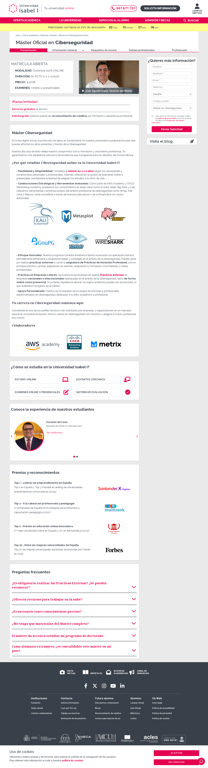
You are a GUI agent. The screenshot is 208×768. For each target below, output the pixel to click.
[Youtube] (113, 686)
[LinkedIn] (122, 686)
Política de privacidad (162, 713)
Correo (133, 718)
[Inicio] (56, 8)
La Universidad (70, 20)
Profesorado (179, 50)
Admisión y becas (157, 20)
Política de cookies (161, 718)
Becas (98, 708)
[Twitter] (94, 686)
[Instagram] (104, 686)
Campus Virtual (137, 703)
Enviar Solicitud (171, 129)
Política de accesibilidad (163, 708)
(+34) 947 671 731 (69, 708)
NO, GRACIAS (177, 762)
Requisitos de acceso (104, 50)
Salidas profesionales (142, 50)
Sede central (37, 708)
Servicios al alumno (114, 20)
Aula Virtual (135, 708)
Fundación (35, 703)
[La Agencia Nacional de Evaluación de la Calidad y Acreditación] (83, 738)
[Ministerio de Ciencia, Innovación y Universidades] (39, 738)
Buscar (193, 20)
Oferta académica (26, 20)
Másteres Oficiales (48, 35)
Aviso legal (157, 703)
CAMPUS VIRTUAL (197, 11)
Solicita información (160, 8)
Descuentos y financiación (107, 703)
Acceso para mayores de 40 (107, 718)
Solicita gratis (20, 116)
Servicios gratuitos (23, 109)
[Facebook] (85, 686)
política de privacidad (166, 118)
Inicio (18, 35)
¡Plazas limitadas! (25, 102)
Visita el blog (161, 141)
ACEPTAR (176, 753)
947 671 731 (126, 8)
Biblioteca (135, 713)
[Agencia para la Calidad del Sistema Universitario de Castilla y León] (105, 738)
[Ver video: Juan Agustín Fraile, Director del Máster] (109, 77)
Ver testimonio (54, 432)
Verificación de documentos (73, 718)
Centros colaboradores (41, 713)
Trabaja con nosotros (70, 713)
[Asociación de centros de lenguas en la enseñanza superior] (149, 738)
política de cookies (72, 760)
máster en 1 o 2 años (81, 171)
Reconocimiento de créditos (108, 713)
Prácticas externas (112, 275)
